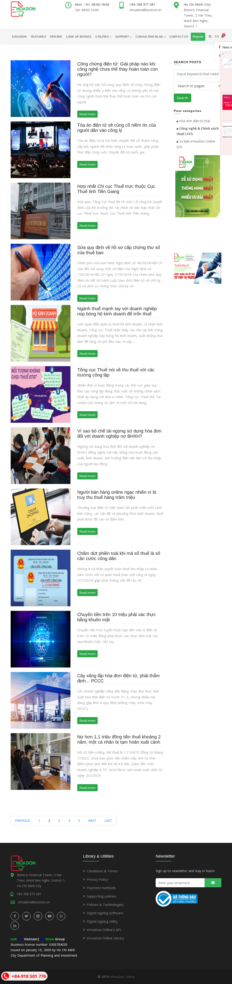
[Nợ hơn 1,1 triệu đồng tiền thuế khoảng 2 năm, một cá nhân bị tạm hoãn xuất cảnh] (40, 761)
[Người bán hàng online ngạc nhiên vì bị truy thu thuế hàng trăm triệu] (40, 516)
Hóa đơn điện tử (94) (194, 121)
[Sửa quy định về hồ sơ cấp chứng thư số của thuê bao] (40, 272)
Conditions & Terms (102, 871)
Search (182, 97)
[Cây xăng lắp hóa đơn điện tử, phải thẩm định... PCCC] (40, 700)
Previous (22, 820)
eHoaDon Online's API (104, 929)
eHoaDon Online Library (105, 938)
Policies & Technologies (105, 904)
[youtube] (49, 916)
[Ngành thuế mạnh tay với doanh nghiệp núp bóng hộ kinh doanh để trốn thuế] (40, 333)
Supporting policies (101, 896)
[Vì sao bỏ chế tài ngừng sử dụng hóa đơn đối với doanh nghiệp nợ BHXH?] (40, 455)
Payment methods (101, 887)
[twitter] (26, 916)
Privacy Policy (97, 879)
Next (92, 820)
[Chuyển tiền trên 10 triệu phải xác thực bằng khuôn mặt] (40, 639)
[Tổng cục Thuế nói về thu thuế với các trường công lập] (40, 394)
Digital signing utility (102, 921)
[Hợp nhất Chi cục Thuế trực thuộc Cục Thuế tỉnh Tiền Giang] (40, 210)
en (217, 36)
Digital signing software (105, 913)
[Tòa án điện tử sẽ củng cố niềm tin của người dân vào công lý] (40, 149)
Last (108, 820)
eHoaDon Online (122, 976)
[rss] (38, 916)
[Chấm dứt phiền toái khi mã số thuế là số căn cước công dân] (40, 577)
